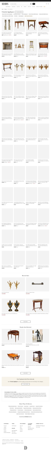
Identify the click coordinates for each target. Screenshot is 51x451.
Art (21, 6)
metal (15, 394)
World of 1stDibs (39, 6)
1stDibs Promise (30, 429)
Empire (11, 396)
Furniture (13, 6)
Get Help (29, 426)
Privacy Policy (16, 439)
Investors (21, 429)
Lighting (18, 6)
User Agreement (12, 439)
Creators (5, 431)
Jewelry (25, 6)
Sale (44, 6)
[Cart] (48, 3)
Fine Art (5, 428)
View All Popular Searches (25, 416)
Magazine (40, 425)
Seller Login (13, 431)
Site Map (22, 440)
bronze (21, 394)
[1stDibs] (5, 4)
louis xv (7, 396)
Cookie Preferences (17, 440)
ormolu (17, 394)
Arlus (17, 397)
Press (21, 427)
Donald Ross (21, 397)
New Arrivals (8, 6)
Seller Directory (14, 433)
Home (2, 9)
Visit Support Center (31, 428)
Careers (21, 428)
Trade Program (14, 425)
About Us (21, 425)
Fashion (33, 6)
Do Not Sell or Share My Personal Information (8, 440)
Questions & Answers (7, 432)
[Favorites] (46, 3)
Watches (29, 6)
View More (25, 321)
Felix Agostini (14, 397)
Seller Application (14, 430)
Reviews (21, 431)
